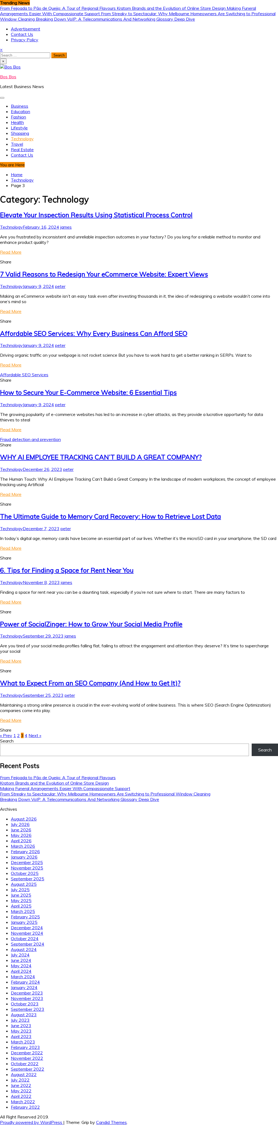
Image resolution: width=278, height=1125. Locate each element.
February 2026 (25, 851)
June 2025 (21, 895)
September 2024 (27, 944)
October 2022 (25, 1063)
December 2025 (27, 862)
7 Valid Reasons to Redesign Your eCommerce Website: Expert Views (104, 274)
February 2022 (25, 1107)
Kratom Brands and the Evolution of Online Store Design (172, 8)
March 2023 (23, 1042)
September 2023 (27, 1009)
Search (7, 741)
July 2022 (20, 1080)
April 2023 (21, 1036)
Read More (10, 252)
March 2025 (23, 911)
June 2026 (21, 829)
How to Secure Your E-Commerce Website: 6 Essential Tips (88, 392)
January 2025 (24, 922)
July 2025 (20, 889)
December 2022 (27, 1052)
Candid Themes (111, 1122)
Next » (35, 735)
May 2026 (21, 835)
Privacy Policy (24, 39)
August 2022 (24, 1074)
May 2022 (21, 1090)
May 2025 (21, 900)
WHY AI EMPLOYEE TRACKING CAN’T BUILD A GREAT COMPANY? (101, 457)
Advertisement (25, 29)
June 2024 (21, 960)
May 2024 (21, 965)
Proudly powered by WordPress (31, 1122)
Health (17, 122)
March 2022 (23, 1101)
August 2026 (24, 819)
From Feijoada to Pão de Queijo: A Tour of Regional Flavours (58, 8)
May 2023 (21, 1031)
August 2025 (24, 884)
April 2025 (21, 906)
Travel (17, 144)
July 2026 (20, 824)
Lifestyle (19, 127)
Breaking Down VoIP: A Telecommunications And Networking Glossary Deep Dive (115, 19)
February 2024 (25, 982)
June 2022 (21, 1085)
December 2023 (27, 993)
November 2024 (27, 933)
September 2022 (27, 1069)
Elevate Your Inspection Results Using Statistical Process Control (96, 215)
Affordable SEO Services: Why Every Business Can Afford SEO (93, 333)
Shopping (20, 133)
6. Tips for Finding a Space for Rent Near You (67, 570)
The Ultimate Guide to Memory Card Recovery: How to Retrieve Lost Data (110, 516)
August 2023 (24, 1014)
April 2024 (21, 971)
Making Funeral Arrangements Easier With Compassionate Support (65, 788)
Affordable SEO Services (24, 374)
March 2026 (23, 846)
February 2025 (25, 916)
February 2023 (25, 1047)
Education (20, 111)
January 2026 (24, 857)
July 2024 (20, 955)
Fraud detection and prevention (30, 439)
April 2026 (21, 840)
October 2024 (25, 938)
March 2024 (23, 976)
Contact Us (22, 34)
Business (19, 106)
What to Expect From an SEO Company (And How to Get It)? (90, 683)
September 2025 (27, 878)
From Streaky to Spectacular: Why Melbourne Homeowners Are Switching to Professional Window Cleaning (105, 794)
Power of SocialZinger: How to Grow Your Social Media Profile (91, 624)
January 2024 (24, 987)
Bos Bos (8, 76)
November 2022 (27, 1058)
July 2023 (20, 1020)
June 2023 (21, 1025)
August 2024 (24, 949)
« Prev (6, 735)
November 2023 (27, 998)
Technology (22, 138)
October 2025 (25, 873)
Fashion (18, 117)
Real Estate (22, 149)
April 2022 (21, 1096)
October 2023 (25, 1003)
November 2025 (27, 868)
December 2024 (27, 927)
